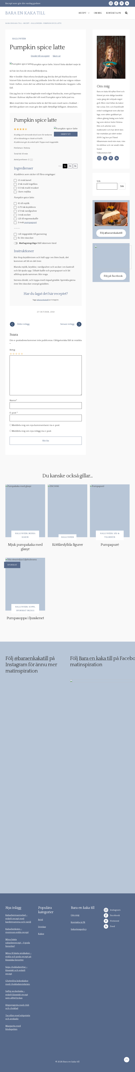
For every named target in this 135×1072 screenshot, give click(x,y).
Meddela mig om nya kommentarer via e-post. (36, 425)
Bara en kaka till (95, 658)
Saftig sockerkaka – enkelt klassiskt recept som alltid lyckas (16, 994)
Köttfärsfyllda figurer (67, 545)
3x (75, 166)
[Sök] (126, 13)
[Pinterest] (121, 3)
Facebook (115, 915)
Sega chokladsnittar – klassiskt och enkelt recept (16, 970)
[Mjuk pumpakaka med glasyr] (25, 510)
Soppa (32, 607)
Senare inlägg (67, 324)
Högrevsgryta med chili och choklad (17, 1007)
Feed (112, 926)
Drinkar (42, 927)
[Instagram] (111, 3)
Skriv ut (57, 56)
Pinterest (114, 921)
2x (70, 166)
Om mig (75, 915)
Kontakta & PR (78, 922)
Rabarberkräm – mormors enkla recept (17, 931)
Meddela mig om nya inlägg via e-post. (32, 431)
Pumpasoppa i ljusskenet (25, 618)
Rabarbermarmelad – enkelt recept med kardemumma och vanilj (18, 918)
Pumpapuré (110, 545)
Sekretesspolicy (78, 929)
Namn (13, 400)
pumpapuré (30, 222)
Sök (98, 181)
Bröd (40, 919)
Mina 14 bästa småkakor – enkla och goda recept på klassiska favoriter (18, 956)
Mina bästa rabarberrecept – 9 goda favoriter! (17, 942)
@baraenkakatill (43, 300)
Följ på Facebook (113, 276)
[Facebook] (116, 3)
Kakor (41, 934)
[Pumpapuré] (110, 510)
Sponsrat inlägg (25, 610)
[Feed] (127, 3)
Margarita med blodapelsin (13, 1028)
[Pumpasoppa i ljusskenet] (25, 584)
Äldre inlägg (23, 324)
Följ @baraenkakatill (111, 233)
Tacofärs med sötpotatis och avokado (17, 1017)
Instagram (115, 910)
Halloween (19, 38)
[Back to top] (127, 1060)
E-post (13, 413)
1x (65, 166)
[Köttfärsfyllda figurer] (67, 510)
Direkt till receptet (40, 56)
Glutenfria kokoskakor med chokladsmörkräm (17, 982)
